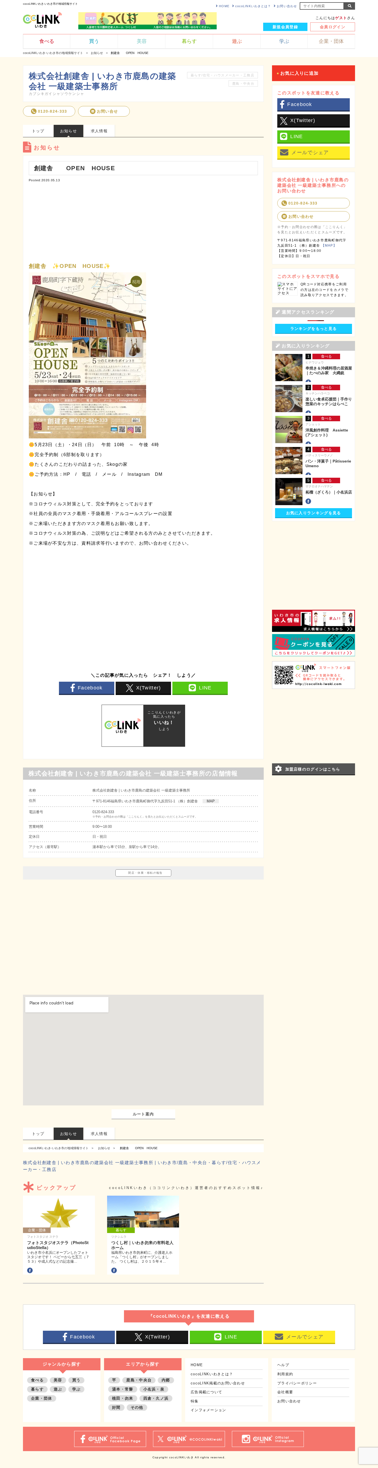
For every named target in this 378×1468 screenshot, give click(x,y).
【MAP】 (329, 245)
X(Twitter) (148, 688)
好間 (116, 1407)
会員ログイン (332, 27)
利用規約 (285, 1374)
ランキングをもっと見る (313, 328)
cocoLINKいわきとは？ (253, 6)
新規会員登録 (285, 27)
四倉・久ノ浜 (156, 1398)
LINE (205, 688)
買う (76, 1380)
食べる (37, 1380)
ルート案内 (143, 1114)
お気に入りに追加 (299, 73)
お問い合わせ (287, 6)
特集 (195, 1401)
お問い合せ (107, 111)
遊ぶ (58, 1389)
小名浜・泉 (154, 1389)
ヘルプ (283, 1365)
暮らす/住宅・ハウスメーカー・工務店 (222, 75)
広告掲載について (206, 1392)
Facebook (90, 688)
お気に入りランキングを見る (313, 513)
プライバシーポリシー (297, 1383)
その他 (137, 1407)
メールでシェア (310, 152)
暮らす (37, 1389)
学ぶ (76, 1389)
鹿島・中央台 (243, 84)
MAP (211, 801)
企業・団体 (41, 1398)
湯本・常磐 (122, 1389)
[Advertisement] (143, 221)
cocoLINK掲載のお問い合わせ (218, 1383)
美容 (58, 1380)
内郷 (166, 1380)
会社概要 (285, 1392)
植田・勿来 (122, 1398)
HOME (224, 6)
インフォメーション (208, 1410)
